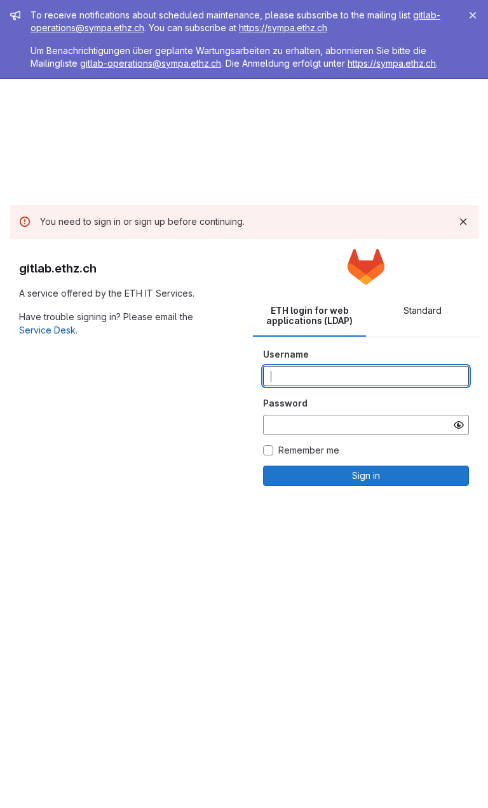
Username (286, 354)
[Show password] (459, 425)
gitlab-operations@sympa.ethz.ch (150, 63)
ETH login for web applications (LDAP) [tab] (309, 315)
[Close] (472, 15)
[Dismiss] (463, 221)
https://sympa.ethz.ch (283, 27)
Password (285, 403)
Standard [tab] (422, 310)
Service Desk (47, 330)
